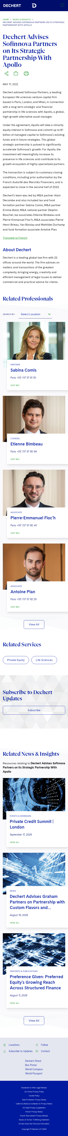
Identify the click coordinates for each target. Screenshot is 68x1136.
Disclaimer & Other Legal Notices (34, 1088)
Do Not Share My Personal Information (34, 1124)
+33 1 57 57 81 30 (26, 377)
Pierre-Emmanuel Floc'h (33, 517)
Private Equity (16, 660)
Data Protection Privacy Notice (34, 1100)
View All (34, 624)
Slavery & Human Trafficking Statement (34, 1120)
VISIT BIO (14, 385)
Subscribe (34, 710)
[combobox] (35, 314)
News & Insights (22, 19)
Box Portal (31, 1065)
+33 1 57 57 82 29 (27, 599)
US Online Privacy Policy (34, 1092)
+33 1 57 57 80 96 (27, 451)
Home (6, 19)
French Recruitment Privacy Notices (34, 1116)
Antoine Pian (22, 591)
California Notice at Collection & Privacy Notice (34, 1104)
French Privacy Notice (34, 1112)
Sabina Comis (23, 370)
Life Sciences (44, 660)
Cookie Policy (34, 1096)
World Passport (33, 1073)
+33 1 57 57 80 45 (27, 525)
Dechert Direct (33, 1061)
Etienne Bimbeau (26, 443)
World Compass (34, 1069)
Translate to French (15, 238)
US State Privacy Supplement (34, 1108)
